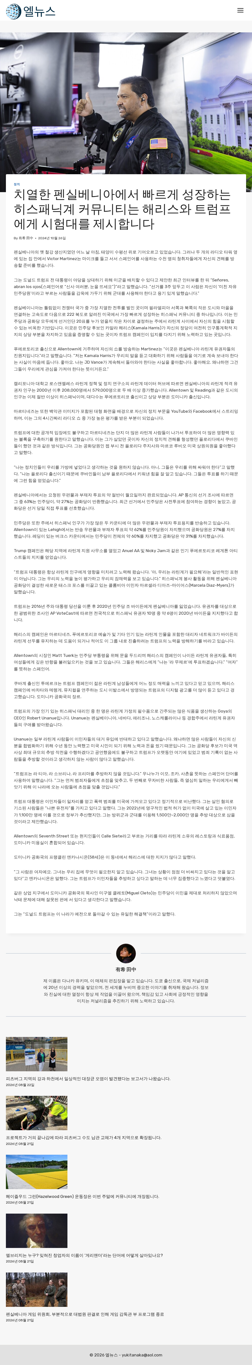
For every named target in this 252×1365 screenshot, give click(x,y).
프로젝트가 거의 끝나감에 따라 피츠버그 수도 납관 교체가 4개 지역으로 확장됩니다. (83, 1137)
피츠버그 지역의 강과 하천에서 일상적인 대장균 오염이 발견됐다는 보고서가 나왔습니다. (88, 1078)
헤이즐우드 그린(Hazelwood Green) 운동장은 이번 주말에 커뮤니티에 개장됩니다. (82, 1196)
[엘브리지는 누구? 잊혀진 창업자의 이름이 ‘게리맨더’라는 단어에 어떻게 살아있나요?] (126, 1231)
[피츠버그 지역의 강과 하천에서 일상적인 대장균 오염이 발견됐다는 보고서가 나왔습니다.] (126, 1054)
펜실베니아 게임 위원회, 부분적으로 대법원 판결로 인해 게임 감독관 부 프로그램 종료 (85, 1314)
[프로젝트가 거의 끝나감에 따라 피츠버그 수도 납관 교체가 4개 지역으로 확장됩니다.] (126, 1113)
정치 (17, 184)
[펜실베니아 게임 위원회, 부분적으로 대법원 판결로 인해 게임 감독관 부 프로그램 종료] (126, 1289)
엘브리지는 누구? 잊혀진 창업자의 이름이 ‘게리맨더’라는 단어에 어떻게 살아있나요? (84, 1255)
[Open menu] (240, 10)
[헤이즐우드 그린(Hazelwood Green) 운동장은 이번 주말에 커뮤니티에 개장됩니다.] (126, 1172)
